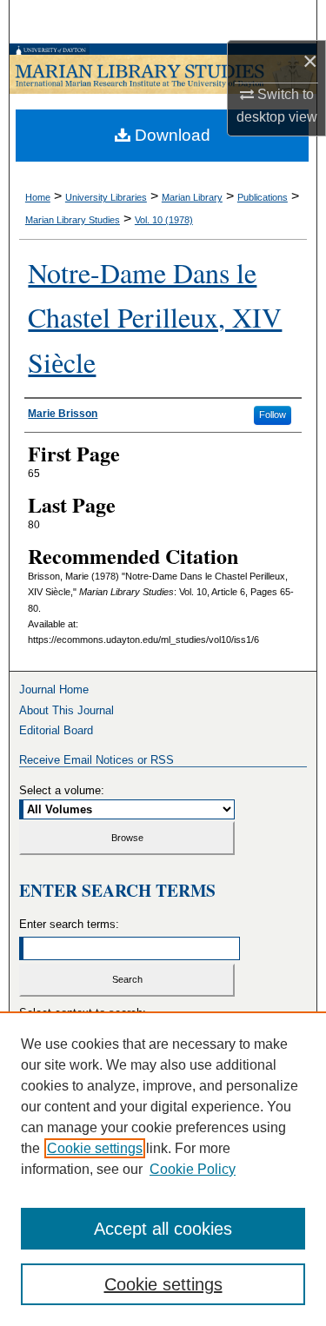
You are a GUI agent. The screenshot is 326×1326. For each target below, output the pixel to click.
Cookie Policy (193, 1169)
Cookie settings (95, 1148)
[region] (163, 1168)
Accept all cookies (163, 1228)
